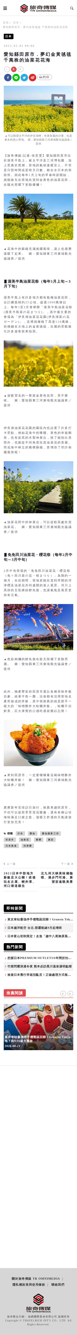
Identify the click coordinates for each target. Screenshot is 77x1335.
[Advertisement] (38, 1125)
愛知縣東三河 (50, 833)
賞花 (51, 839)
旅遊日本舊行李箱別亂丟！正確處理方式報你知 (40, 974)
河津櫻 (28, 846)
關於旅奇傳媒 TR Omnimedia (36, 1278)
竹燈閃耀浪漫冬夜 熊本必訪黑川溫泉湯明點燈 (39, 966)
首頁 (6, 22)
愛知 (32, 833)
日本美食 (11, 846)
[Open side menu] (4, 8)
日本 (16, 22)
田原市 (10, 839)
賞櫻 (38, 839)
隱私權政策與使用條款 (29, 1284)
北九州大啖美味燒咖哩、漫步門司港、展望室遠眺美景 (57, 877)
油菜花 (25, 839)
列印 (46, 77)
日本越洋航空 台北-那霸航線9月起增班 (34, 927)
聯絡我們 (57, 1284)
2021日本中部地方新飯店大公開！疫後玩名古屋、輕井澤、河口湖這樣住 (20, 879)
